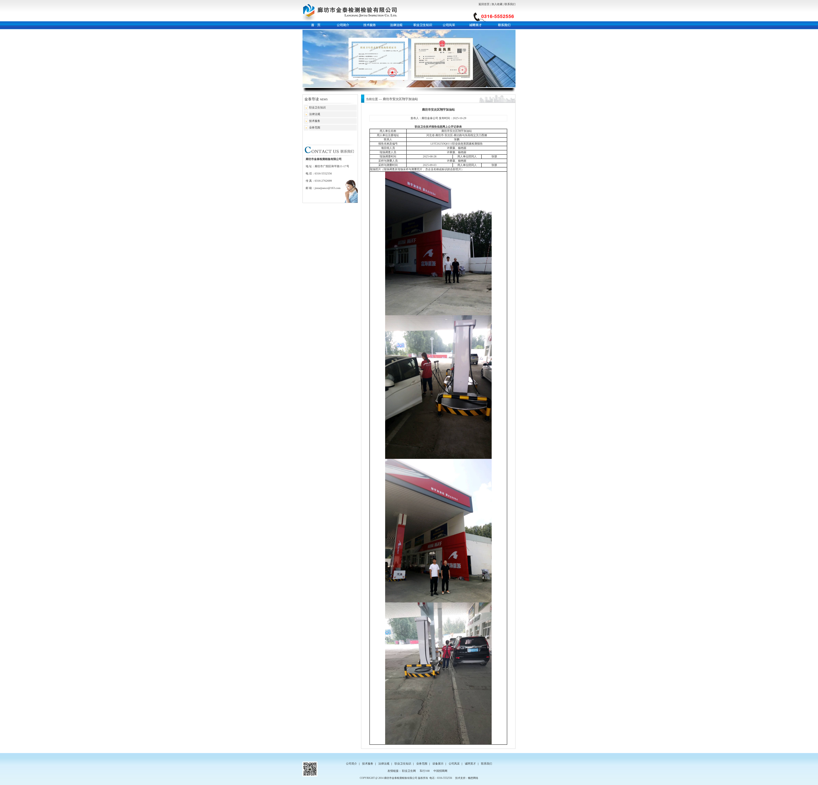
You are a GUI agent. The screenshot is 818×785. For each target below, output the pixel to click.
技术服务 (314, 120)
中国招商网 (440, 770)
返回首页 (484, 4)
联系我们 (510, 4)
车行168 (425, 770)
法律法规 (314, 114)
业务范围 (314, 127)
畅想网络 (473, 777)
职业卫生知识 (317, 107)
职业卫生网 (409, 770)
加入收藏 (497, 4)
